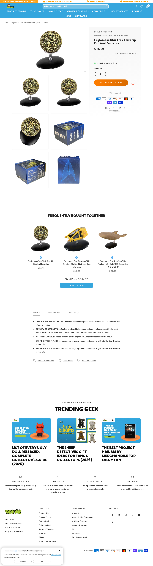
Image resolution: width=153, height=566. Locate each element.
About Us (76, 513)
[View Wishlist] (141, 6)
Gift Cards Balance (13, 523)
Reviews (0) (74, 313)
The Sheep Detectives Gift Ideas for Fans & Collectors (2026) (74, 453)
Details (36, 313)
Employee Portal (79, 537)
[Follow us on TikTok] (112, 521)
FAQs (41, 537)
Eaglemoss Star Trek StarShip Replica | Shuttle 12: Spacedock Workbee (76, 264)
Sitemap (42, 533)
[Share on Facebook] (113, 108)
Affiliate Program (79, 521)
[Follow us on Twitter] (119, 515)
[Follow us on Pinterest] (132, 515)
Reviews (76, 533)
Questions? (68, 360)
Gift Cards (9, 519)
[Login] (136, 6)
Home (7, 23)
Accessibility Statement (82, 517)
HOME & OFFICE (55, 11)
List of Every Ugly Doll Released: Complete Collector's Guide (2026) (29, 455)
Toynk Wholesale (12, 527)
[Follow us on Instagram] (126, 515)
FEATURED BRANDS (16, 11)
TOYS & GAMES (37, 11)
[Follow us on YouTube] (139, 515)
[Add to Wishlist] (133, 83)
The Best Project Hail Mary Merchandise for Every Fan (119, 453)
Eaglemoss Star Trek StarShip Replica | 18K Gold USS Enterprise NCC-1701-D (113, 264)
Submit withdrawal (47, 541)
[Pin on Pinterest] (116, 108)
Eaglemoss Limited (103, 32)
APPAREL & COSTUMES (77, 11)
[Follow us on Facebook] (112, 515)
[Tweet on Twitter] (120, 108)
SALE (68, 16)
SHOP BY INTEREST (119, 11)
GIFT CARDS (81, 16)
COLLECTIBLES (99, 11)
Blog (74, 529)
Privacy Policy (45, 517)
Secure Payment (89, 360)
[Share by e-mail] (124, 108)
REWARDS (137, 11)
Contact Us (44, 513)
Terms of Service (46, 529)
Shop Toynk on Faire (14, 531)
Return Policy (45, 521)
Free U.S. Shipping (46, 360)
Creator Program (79, 525)
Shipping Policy (45, 525)
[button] (147, 6)
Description (54, 313)
